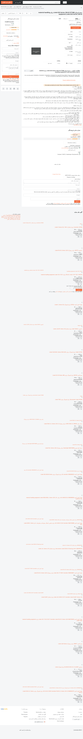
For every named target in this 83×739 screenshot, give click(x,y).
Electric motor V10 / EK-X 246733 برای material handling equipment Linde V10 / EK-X (61, 274)
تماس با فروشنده (75, 27)
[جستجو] (59, 2)
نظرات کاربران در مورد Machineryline (56, 718)
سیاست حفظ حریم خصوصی (58, 714)
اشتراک (78, 289)
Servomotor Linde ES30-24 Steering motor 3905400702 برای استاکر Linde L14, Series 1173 (60, 548)
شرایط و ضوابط (61, 712)
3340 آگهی (74, 136)
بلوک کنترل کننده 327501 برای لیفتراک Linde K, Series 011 (68, 304)
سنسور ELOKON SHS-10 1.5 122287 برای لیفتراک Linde (68, 667)
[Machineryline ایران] (75, 2)
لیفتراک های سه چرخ (16, 217)
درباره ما (80, 712)
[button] (30, 13)
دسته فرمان (70, 34)
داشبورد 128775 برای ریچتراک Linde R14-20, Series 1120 (68, 250)
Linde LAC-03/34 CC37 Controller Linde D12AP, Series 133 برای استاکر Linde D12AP (61, 597)
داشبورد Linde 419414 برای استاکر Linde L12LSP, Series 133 (67, 328)
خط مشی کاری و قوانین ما (65, 203)
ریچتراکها (3, 217)
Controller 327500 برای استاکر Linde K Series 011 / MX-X (68, 227)
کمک (81, 714)
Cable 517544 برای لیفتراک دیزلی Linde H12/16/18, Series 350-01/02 (65, 352)
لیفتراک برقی (5, 215)
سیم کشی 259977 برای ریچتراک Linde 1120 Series (70, 643)
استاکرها (3, 216)
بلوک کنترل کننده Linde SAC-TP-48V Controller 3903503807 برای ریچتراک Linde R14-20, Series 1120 (58, 573)
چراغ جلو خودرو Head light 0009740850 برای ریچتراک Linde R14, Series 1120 (63, 448)
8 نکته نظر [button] (69, 138)
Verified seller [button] (75, 134)
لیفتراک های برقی (8, 217)
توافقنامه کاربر (56, 203)
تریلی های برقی (17, 218)
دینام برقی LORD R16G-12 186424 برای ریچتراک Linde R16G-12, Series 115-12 (63, 423)
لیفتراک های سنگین (10, 219)
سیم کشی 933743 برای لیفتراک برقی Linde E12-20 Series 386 (67, 375)
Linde (71, 31)
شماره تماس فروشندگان (77, 716)
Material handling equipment (14, 215)
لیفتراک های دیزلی (16, 216)
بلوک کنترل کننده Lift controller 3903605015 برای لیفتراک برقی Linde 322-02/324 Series (61, 474)
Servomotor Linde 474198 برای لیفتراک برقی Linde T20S (68, 399)
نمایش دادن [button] (70, 148)
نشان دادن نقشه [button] (57, 164)
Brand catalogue (60, 721)
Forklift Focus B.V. (76, 133)
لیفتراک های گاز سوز (9, 216)
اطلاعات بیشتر (16, 43)
